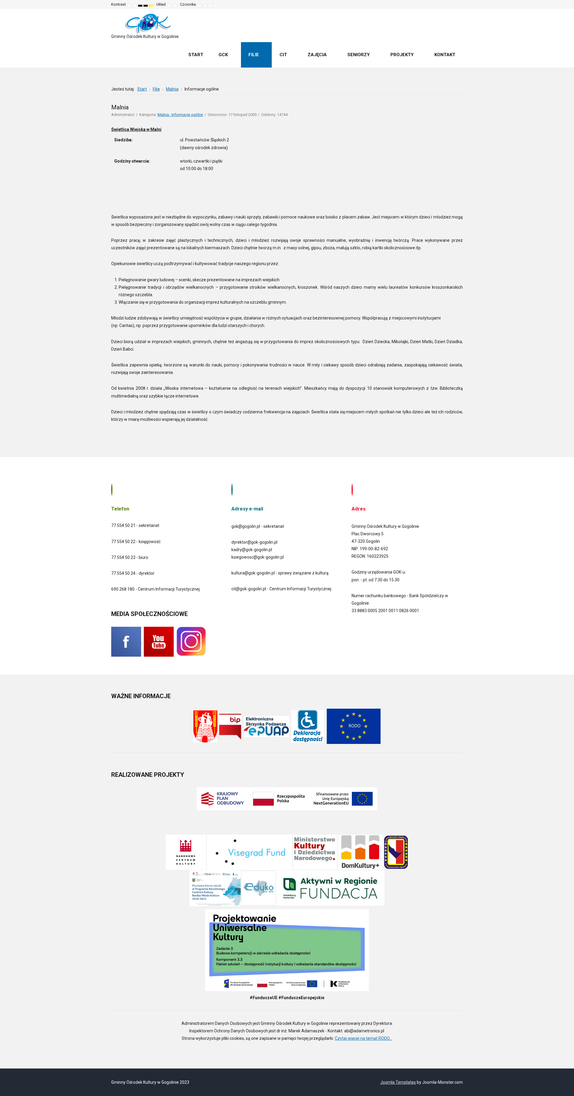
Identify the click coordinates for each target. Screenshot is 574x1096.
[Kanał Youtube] (159, 641)
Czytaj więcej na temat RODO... (363, 1038)
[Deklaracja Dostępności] (307, 726)
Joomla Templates (398, 1082)
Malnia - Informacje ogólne (180, 114)
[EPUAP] (266, 726)
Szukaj (454, 4)
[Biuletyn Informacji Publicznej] (230, 726)
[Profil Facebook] (126, 641)
